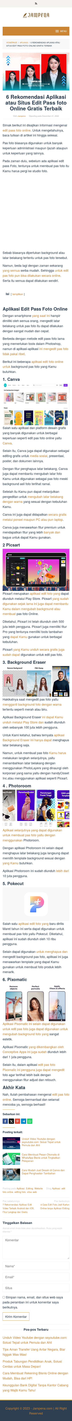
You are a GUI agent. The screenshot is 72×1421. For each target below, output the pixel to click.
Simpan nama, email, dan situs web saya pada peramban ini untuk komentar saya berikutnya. (33, 1302)
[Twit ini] (11, 1121)
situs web (32, 1192)
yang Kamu (11, 863)
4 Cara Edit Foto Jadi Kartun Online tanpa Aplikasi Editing (54, 1204)
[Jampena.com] (36, 15)
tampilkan (17, 294)
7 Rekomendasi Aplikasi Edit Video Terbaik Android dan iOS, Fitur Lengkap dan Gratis (18, 1206)
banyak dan (52, 532)
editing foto (20, 1192)
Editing (29, 1188)
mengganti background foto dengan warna (32, 704)
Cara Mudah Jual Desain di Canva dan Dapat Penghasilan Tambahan (43, 1171)
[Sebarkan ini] (5, 1121)
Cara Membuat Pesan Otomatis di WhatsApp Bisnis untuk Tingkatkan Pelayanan (41, 1158)
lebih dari (62, 870)
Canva (7, 443)
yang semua (11, 270)
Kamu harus (57, 752)
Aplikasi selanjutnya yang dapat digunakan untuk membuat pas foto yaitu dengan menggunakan (32, 835)
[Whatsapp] (29, 1121)
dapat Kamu (18, 636)
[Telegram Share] (23, 1121)
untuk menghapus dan (51, 951)
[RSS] (36, 3)
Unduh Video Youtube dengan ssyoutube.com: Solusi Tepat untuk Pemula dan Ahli (41, 1142)
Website (38, 1188)
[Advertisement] (36, 212)
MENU (63, 31)
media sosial (38, 455)
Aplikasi (21, 1188)
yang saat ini (41, 315)
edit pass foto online (17, 130)
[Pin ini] (17, 1121)
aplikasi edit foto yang (45, 593)
